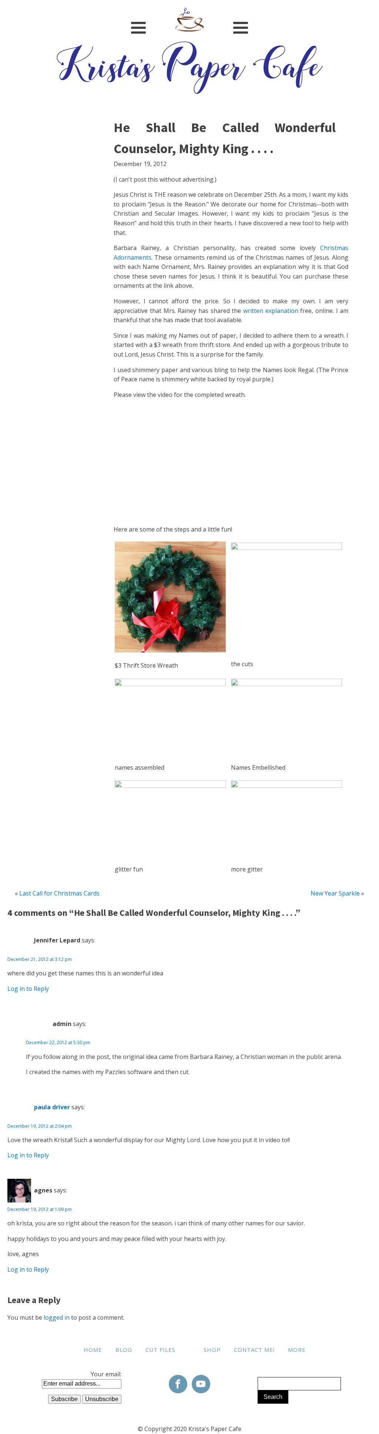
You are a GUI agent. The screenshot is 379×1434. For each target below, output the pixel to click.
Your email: (106, 1374)
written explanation (270, 311)
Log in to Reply (28, 989)
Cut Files (160, 1349)
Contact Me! (254, 1349)
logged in (57, 1317)
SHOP (212, 1349)
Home (93, 1349)
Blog (123, 1349)
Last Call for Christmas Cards (59, 893)
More (297, 1349)
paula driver (52, 1107)
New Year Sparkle (335, 893)
